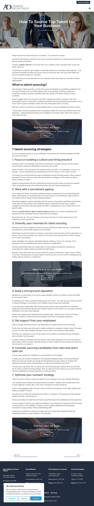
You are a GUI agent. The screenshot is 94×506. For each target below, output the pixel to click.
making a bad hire (25, 65)
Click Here (47, 278)
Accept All (36, 498)
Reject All (24, 498)
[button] (89, 8)
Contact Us (47, 136)
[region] (24, 492)
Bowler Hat (53, 501)
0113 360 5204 (33, 483)
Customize (12, 498)
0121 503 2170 (55, 483)
